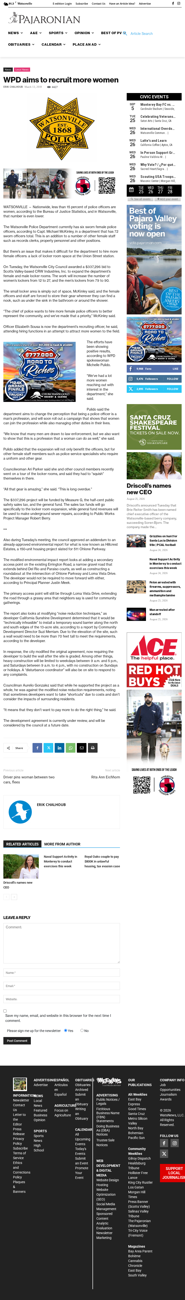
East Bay (134, 1270)
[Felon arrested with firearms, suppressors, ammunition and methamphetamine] (136, 587)
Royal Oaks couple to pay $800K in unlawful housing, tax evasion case (102, 861)
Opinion (39, 1120)
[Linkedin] (59, 748)
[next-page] (14, 897)
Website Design (107, 1180)
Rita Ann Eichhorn (105, 777)
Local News (22, 69)
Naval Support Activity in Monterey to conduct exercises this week (60, 861)
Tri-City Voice (137, 1230)
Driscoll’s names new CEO (149, 489)
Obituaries (83, 1085)
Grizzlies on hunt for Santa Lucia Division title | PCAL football (163, 540)
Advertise (41, 1085)
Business (40, 1115)
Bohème (134, 1256)
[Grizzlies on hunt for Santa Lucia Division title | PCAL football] (136, 540)
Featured (40, 1110)
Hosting (102, 1185)
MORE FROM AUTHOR (62, 844)
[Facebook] (173, 4)
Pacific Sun (136, 1138)
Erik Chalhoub (13, 87)
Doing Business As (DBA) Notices (107, 1130)
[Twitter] (48, 748)
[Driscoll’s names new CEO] (21, 866)
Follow (172, 379)
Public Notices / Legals (108, 1102)
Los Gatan (136, 1187)
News (8, 69)
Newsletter (21, 1100)
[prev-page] (6, 897)
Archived (81, 1090)
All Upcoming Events (82, 1139)
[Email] (81, 748)
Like (175, 368)
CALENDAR (83, 1129)
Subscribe (20, 1148)
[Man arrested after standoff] (136, 614)
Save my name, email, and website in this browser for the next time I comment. (58, 1018)
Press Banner (138, 1202)
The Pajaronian (139, 1221)
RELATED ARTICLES (22, 844)
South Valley (137, 1275)
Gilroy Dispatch (139, 1158)
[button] (136, 33)
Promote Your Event (81, 1173)
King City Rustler (140, 1182)
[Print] (93, 748)
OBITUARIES (84, 1080)
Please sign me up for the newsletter (34, 1031)
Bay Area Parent (140, 1251)
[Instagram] (179, 4)
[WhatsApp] (70, 748)
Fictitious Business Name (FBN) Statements (107, 1115)
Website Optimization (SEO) (106, 1194)
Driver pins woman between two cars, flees (29, 779)
